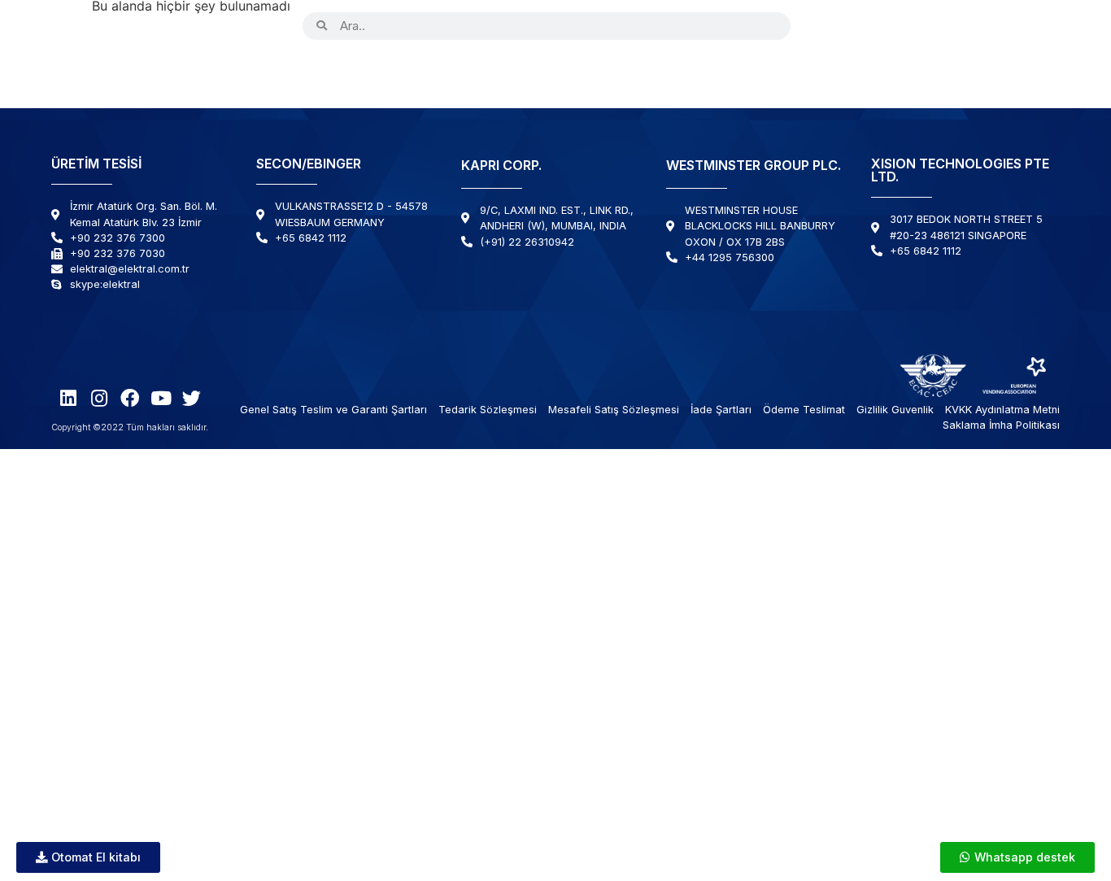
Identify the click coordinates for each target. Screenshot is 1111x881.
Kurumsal (402, 71)
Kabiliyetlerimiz (530, 71)
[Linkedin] (825, 25)
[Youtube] (917, 25)
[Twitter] (948, 25)
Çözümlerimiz (663, 71)
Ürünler (300, 71)
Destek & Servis (793, 71)
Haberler (929, 71)
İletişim (1015, 71)
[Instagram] (856, 25)
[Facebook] (887, 25)
